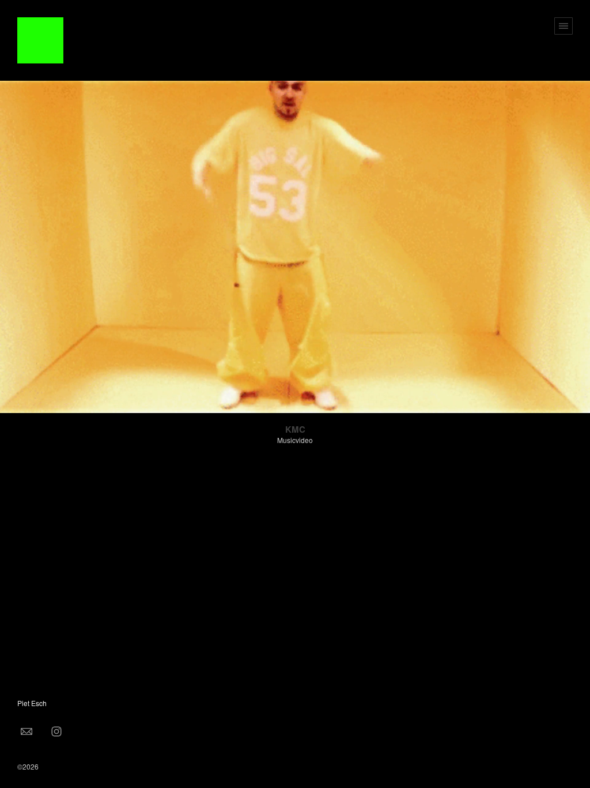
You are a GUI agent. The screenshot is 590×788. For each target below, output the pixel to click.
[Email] (26, 731)
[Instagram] (56, 731)
